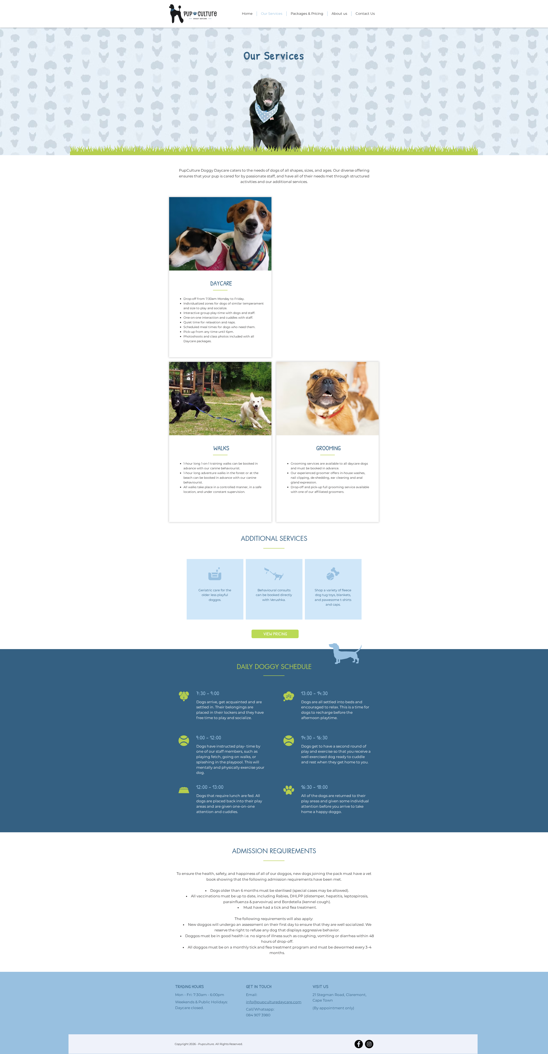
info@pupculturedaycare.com (273, 1002)
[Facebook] (358, 1044)
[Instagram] (369, 1044)
